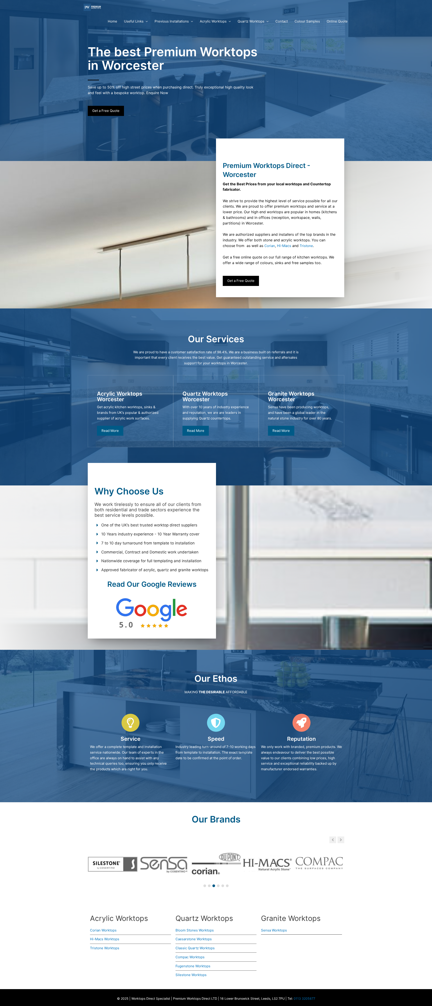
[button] (341, 839)
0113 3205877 (304, 998)
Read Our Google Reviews (152, 584)
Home (112, 21)
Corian (269, 246)
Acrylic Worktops (213, 21)
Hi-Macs (284, 245)
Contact (281, 21)
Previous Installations (172, 21)
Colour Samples (307, 21)
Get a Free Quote (105, 111)
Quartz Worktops (251, 21)
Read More (110, 430)
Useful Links (134, 21)
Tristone (306, 246)
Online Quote (337, 21)
